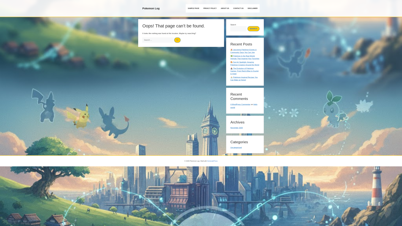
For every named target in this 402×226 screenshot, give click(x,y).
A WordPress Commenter (240, 104)
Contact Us (238, 8)
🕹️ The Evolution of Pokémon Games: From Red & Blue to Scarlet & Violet (244, 71)
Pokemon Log (151, 8)
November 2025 (236, 128)
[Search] (177, 40)
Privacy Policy (210, 8)
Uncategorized (236, 148)
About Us (225, 8)
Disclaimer (253, 8)
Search (233, 25)
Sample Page (193, 8)
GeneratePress (212, 161)
